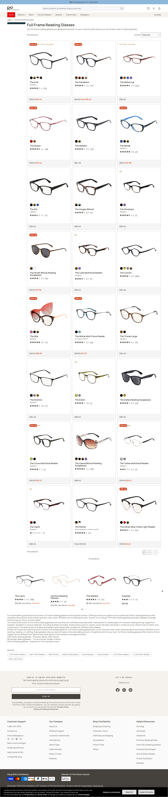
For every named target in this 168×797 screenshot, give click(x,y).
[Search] (121, 8)
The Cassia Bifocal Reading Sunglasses (88, 464)
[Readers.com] (13, 8)
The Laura (20, 596)
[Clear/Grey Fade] (127, 268)
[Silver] (121, 459)
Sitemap (140, 763)
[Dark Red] (124, 522)
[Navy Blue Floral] (127, 77)
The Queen (35, 146)
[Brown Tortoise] (76, 204)
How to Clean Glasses (145, 754)
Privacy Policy (86, 786)
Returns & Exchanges (16, 743)
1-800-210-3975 (14, 726)
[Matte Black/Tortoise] (76, 77)
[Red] (31, 141)
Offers (96, 749)
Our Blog (140, 726)
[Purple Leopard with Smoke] (86, 459)
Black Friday (54, 744)
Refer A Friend (55, 754)
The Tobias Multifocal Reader (134, 463)
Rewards (53, 758)
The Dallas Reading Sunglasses (135, 400)
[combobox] (83, 8)
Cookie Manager (84, 795)
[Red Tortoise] (31, 522)
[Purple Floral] (131, 77)
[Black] (31, 77)
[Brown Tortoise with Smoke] (31, 268)
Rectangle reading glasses (19, 639)
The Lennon (126, 273)
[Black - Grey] (41, 77)
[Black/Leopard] (76, 522)
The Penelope (127, 209)
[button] (21, 14)
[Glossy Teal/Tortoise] (86, 77)
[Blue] (121, 141)
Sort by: (137, 35)
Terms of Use (98, 786)
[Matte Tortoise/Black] (82, 77)
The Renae (125, 146)
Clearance (140, 735)
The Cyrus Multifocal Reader (44, 463)
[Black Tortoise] (34, 522)
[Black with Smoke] (121, 395)
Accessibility (98, 740)
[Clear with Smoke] (34, 268)
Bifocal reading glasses (17, 641)
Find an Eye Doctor (144, 758)
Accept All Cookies (146, 792)
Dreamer (126, 596)
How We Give (54, 740)
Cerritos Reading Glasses (59, 597)
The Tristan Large (128, 336)
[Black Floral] (121, 77)
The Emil (34, 82)
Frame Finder (98, 744)
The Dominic (36, 400)
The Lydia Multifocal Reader (88, 273)
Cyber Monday (55, 749)
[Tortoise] (34, 77)
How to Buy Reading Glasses (148, 744)
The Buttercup (127, 82)
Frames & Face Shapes (146, 749)
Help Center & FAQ (15, 752)
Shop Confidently (101, 721)
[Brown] (34, 141)
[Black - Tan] (37, 77)
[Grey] (34, 395)
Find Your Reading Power (147, 740)
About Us (53, 726)
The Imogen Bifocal (84, 209)
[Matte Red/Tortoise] (79, 77)
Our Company (56, 721)
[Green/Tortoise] (127, 522)
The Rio (33, 209)
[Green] (76, 395)
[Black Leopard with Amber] (76, 459)
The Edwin (80, 400)
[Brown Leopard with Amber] (82, 459)
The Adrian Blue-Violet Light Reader (137, 527)
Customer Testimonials (59, 735)
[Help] (148, 8)
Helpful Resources (145, 721)
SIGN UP (46, 696)
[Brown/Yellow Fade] (124, 268)
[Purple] (124, 204)
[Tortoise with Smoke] (124, 395)
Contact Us (12, 731)
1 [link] (143, 552)
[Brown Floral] (124, 77)
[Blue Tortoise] (79, 204)
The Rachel (80, 527)
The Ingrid (35, 527)
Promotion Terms (100, 731)
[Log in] (153, 8)
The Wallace (92, 596)
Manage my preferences (111, 792)
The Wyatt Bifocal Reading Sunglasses (43, 274)
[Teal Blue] (79, 332)
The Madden (81, 146)
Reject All (129, 792)
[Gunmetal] (124, 459)
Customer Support (16, 721)
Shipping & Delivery (15, 747)
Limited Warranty (14, 757)
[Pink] (31, 332)
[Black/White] (79, 522)
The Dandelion (82, 82)
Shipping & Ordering (101, 726)
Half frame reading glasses (19, 637)
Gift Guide (140, 731)
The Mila (34, 336)
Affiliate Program (56, 731)
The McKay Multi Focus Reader (90, 336)
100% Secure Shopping (103, 735)
